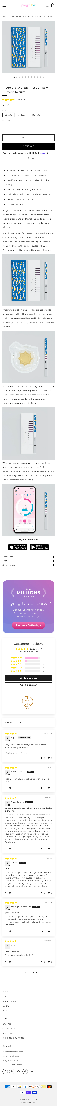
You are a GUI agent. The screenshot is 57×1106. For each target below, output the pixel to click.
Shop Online (17, 16)
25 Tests (8, 115)
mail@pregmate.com (12, 1051)
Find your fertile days (28, 625)
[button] (8, 99)
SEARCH (6, 1024)
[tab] (14, 77)
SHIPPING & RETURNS (13, 1038)
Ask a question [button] (28, 685)
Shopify (35, 1099)
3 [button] (29, 972)
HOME (5, 996)
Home (6, 16)
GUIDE (5, 1006)
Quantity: (6, 120)
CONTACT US (8, 1028)
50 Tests (21, 115)
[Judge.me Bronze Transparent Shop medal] (27, 701)
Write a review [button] (28, 678)
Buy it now (29, 146)
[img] (11, 733)
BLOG (5, 1010)
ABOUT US (7, 1033)
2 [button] (25, 972)
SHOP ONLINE (9, 1001)
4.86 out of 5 (36, 649)
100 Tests (36, 115)
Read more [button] (10, 842)
